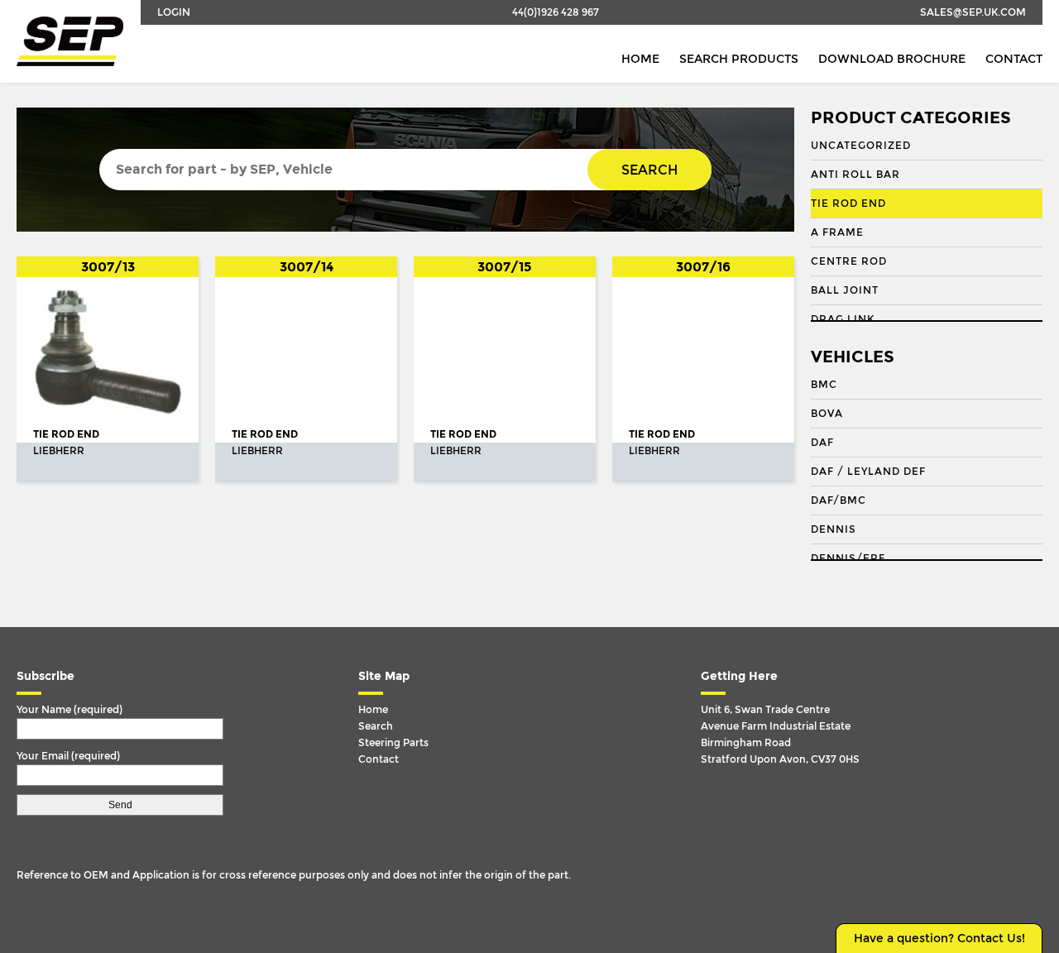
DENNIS (833, 529)
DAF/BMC (838, 500)
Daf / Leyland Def (868, 471)
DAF (822, 442)
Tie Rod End (848, 203)
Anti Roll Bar (855, 174)
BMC (824, 384)
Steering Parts (393, 743)
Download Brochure (892, 59)
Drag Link (843, 319)
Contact (1013, 59)
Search (649, 170)
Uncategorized (861, 145)
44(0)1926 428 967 (555, 12)
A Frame (837, 232)
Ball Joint (845, 290)
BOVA (827, 413)
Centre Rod (849, 261)
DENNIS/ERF (848, 558)
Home (640, 59)
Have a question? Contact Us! (939, 938)
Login (173, 12)
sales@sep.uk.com (973, 12)
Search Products (738, 59)
